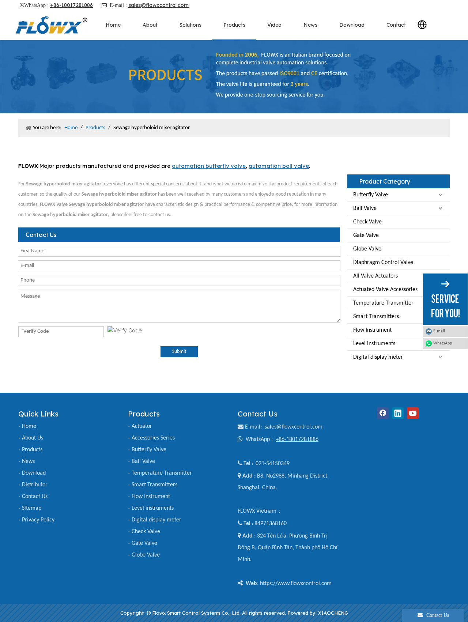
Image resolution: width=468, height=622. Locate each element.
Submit (179, 351)
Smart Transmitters (376, 317)
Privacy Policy (38, 520)
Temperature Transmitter (383, 303)
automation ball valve (279, 165)
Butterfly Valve (370, 195)
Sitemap (31, 508)
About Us (32, 438)
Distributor (35, 485)
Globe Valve (367, 249)
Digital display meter (378, 357)
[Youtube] (413, 413)
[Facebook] (383, 413)
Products (32, 450)
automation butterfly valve (209, 165)
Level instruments (374, 344)
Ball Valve (365, 208)
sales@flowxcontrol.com (158, 5)
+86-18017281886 (71, 5)
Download (34, 473)
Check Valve (367, 222)
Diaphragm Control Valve (383, 262)
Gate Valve (366, 235)
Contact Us (35, 497)
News (28, 461)
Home (29, 426)
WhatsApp (442, 343)
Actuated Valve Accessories (385, 290)
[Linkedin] (398, 413)
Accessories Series (153, 438)
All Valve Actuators (375, 276)
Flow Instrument (372, 330)
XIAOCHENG (333, 613)
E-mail (252, 427)
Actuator (142, 426)
